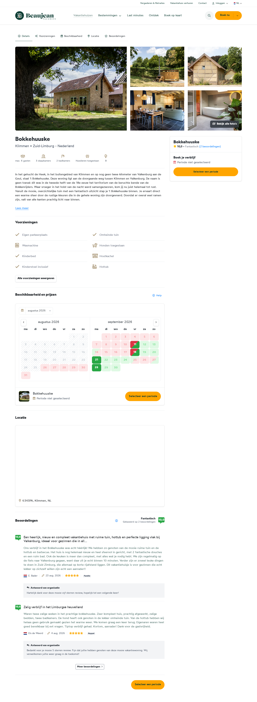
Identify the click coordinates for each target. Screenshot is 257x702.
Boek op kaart (173, 15)
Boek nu (225, 15)
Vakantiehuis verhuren (181, 3)
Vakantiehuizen (83, 15)
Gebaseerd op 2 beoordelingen (139, 522)
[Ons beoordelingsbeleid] (116, 521)
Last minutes (135, 15)
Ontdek (154, 15)
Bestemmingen (107, 15)
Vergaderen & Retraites (152, 3)
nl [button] (237, 3)
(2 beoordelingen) (210, 146)
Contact (202, 3)
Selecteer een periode (143, 396)
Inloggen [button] (220, 3)
